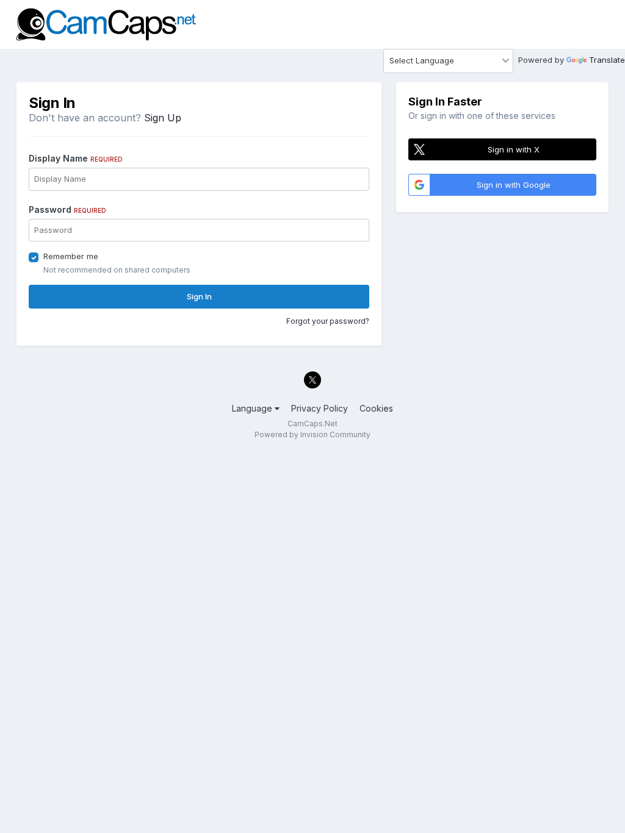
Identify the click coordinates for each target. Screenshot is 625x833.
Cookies (376, 408)
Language (253, 408)
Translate (607, 60)
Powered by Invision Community (312, 434)
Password (67, 209)
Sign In (199, 296)
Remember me (70, 256)
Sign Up (162, 118)
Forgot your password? (327, 321)
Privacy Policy (319, 408)
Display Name (76, 158)
